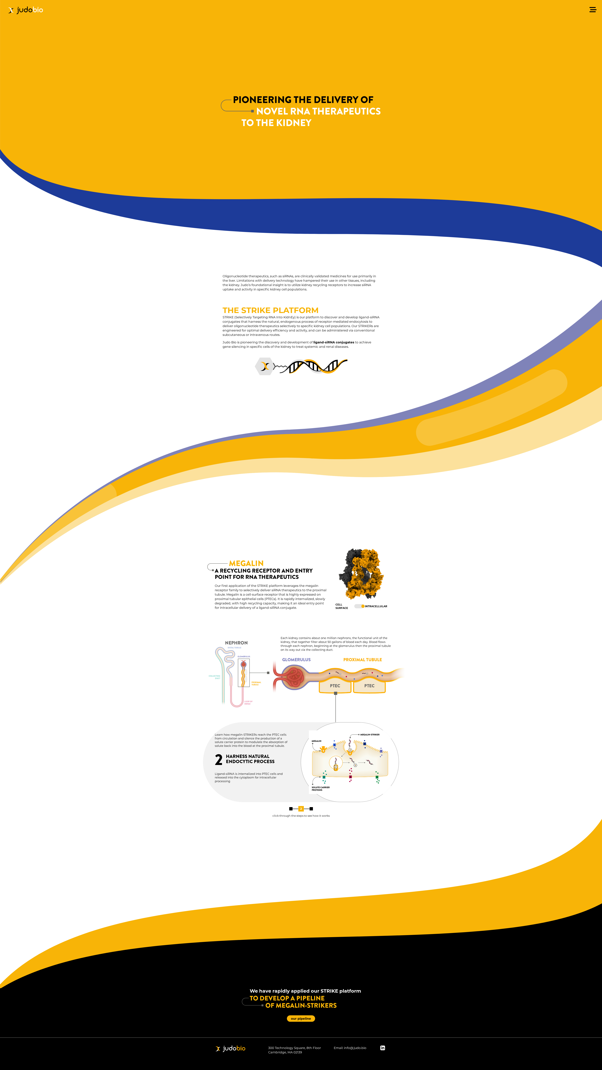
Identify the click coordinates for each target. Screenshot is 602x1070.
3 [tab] (311, 808)
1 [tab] (290, 808)
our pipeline (301, 1018)
